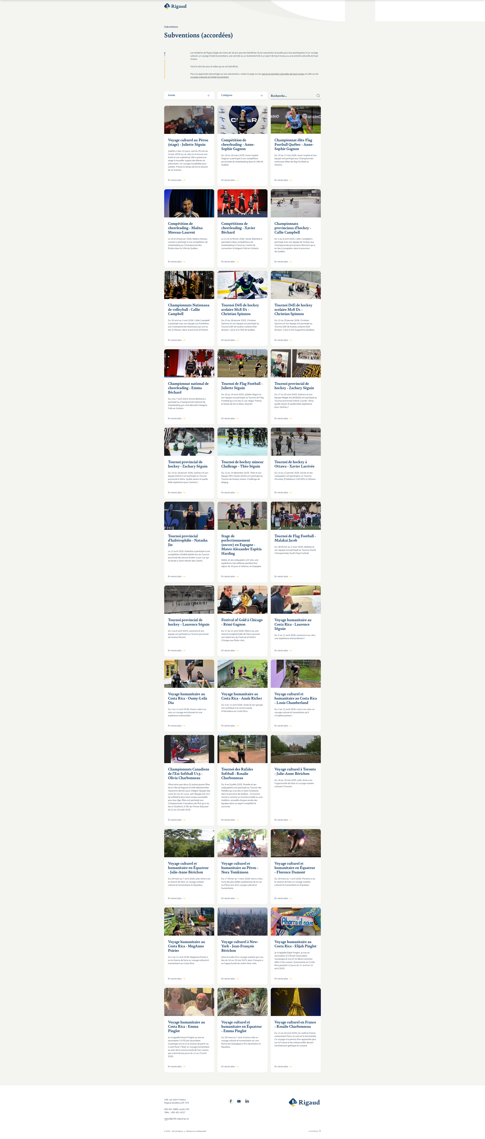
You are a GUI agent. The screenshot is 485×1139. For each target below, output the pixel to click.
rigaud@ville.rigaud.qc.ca (176, 1119)
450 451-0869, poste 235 (176, 1109)
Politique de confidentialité (196, 1131)
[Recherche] (318, 95)
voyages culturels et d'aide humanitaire (209, 77)
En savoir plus (175, 180)
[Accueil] (175, 6)
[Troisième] (315, 1131)
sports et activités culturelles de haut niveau (283, 74)
